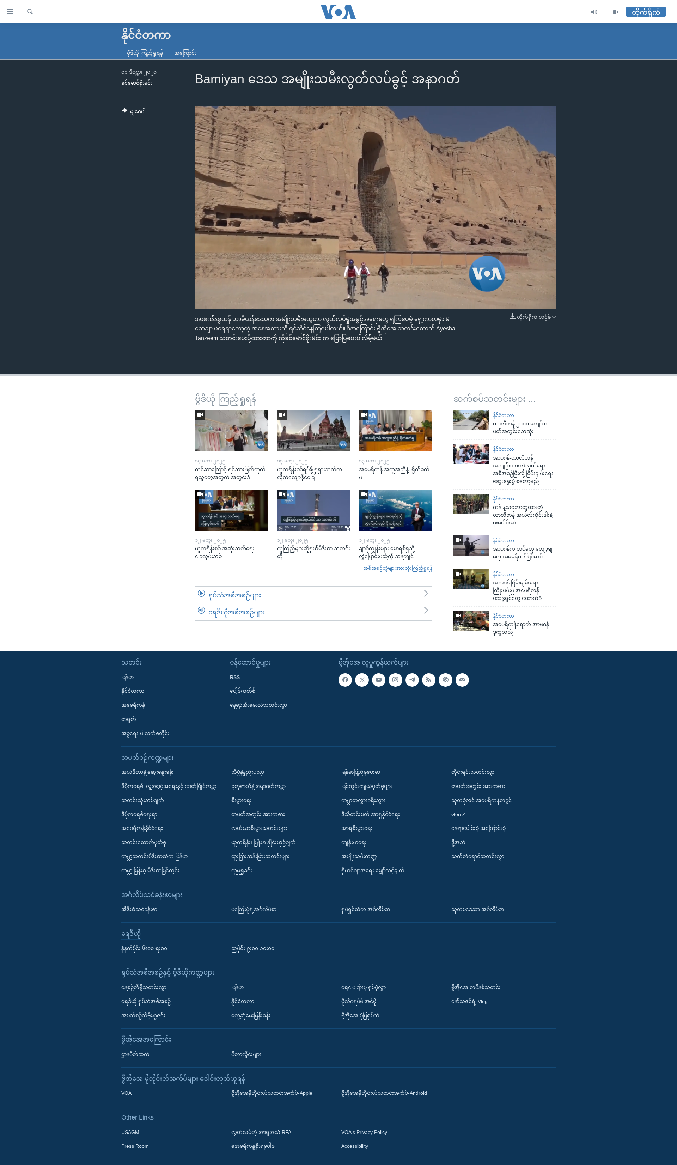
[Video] (615, 12)
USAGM (130, 1132)
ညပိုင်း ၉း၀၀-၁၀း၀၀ (252, 948)
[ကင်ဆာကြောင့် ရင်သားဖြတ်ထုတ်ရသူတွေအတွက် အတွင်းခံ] (231, 430)
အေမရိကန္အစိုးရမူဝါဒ (253, 1146)
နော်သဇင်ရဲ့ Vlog (469, 1001)
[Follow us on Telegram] (412, 680)
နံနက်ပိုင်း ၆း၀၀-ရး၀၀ (144, 948)
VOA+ (127, 1093)
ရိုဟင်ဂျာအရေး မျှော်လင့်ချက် (372, 870)
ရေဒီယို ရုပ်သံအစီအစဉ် (146, 1001)
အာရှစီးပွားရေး (357, 828)
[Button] (134, 113)
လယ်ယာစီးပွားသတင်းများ (259, 828)
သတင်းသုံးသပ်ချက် (142, 800)
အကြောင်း (185, 53)
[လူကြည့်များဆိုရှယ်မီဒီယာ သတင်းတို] (313, 510)
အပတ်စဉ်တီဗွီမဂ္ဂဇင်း (143, 1015)
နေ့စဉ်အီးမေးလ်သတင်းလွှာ (258, 705)
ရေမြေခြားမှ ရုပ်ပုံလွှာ (363, 987)
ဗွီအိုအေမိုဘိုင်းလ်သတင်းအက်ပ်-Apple (271, 1093)
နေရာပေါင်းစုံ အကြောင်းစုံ (478, 828)
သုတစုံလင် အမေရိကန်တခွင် (481, 800)
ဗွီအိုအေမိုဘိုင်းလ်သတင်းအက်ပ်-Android (384, 1093)
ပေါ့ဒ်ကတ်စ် (242, 691)
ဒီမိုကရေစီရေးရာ (139, 814)
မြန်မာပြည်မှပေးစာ (360, 772)
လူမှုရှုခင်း (241, 870)
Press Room (135, 1146)
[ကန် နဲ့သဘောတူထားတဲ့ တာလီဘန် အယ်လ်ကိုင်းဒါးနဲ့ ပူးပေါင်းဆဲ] (471, 504)
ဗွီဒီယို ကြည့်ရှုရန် (145, 53)
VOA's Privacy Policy (364, 1132)
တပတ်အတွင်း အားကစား (258, 814)
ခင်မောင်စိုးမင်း (136, 83)
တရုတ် (128, 719)
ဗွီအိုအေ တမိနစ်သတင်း (476, 987)
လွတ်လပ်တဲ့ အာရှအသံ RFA (261, 1132)
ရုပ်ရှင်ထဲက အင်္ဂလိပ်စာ (365, 909)
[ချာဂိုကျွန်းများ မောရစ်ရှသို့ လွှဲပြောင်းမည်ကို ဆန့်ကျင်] (395, 510)
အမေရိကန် (133, 705)
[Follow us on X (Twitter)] (361, 680)
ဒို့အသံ (458, 842)
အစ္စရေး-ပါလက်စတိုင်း (145, 733)
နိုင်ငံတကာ (503, 415)
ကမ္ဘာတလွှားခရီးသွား (363, 800)
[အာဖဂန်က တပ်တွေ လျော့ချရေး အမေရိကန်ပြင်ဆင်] (471, 545)
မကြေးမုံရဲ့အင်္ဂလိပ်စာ (253, 909)
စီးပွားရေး (241, 800)
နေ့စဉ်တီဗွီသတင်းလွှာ (143, 987)
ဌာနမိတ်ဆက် (135, 1054)
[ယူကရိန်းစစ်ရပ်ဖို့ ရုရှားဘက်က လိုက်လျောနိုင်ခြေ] (313, 430)
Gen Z (458, 814)
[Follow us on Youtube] (378, 680)
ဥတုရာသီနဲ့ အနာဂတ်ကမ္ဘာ (258, 786)
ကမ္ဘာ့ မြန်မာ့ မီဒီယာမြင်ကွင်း (150, 870)
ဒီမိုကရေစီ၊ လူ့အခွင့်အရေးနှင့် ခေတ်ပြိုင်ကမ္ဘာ (168, 786)
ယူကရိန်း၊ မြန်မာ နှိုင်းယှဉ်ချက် (263, 842)
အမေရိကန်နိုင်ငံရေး (142, 828)
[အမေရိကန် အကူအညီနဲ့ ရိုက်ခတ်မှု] (395, 430)
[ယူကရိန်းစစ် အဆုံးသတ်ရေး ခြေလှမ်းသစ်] (231, 510)
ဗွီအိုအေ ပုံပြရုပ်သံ (360, 1015)
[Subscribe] (462, 680)
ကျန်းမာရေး (354, 842)
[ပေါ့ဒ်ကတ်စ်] (445, 680)
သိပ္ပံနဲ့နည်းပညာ (247, 772)
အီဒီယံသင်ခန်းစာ (139, 909)
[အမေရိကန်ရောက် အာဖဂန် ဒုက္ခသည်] (471, 621)
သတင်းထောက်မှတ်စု (143, 842)
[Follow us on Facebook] (345, 680)
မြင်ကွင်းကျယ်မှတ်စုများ (366, 786)
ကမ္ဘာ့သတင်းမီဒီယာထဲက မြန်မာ (154, 856)
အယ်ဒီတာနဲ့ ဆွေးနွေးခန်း (147, 772)
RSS (235, 677)
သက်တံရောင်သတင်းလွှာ (477, 856)
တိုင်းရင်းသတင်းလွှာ (472, 772)
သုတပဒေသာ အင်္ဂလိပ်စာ (477, 909)
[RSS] (428, 680)
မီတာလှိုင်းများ (246, 1054)
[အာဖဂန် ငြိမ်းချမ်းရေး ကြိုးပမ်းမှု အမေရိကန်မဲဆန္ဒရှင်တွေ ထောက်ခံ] (471, 579)
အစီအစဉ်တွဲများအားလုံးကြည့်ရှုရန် (397, 568)
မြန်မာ (127, 677)
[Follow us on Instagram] (395, 680)
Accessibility (354, 1146)
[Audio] (594, 12)
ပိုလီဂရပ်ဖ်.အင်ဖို (358, 1001)
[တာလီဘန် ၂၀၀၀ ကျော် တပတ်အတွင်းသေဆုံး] (471, 420)
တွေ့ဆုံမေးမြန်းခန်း (250, 1015)
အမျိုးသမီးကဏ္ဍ (359, 856)
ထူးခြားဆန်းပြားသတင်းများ (260, 856)
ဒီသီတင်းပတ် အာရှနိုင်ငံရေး (370, 814)
